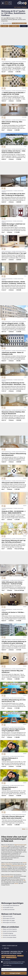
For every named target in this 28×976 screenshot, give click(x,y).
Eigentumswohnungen (7, 876)
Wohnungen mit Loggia (9, 920)
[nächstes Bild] (26, 51)
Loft (24, 880)
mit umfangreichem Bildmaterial (11, 905)
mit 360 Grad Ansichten (9, 909)
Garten (16, 883)
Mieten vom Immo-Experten (10, 929)
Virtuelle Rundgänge (8, 933)
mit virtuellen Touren (8, 907)
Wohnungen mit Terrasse (9, 922)
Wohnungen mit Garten (9, 918)
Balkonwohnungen (7, 916)
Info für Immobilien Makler (9, 937)
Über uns (6, 948)
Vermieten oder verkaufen (9, 935)
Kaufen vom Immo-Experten (10, 931)
